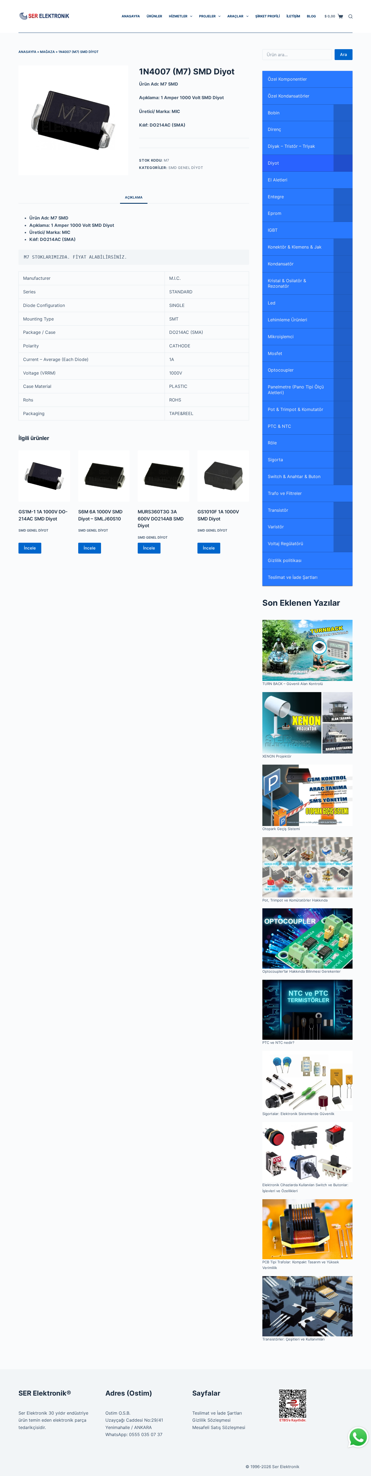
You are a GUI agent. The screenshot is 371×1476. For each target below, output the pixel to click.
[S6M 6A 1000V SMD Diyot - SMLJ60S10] (104, 476)
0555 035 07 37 (145, 1434)
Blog (311, 16)
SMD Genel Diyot (185, 167)
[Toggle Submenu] (343, 113)
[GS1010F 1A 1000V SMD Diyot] (223, 476)
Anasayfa (131, 16)
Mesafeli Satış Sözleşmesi (218, 1427)
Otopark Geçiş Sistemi (281, 829)
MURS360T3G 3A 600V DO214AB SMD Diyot (161, 518)
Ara (343, 54)
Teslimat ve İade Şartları (217, 1413)
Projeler (207, 16)
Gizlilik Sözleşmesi (211, 1420)
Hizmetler (178, 16)
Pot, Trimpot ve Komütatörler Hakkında (295, 900)
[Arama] (350, 16)
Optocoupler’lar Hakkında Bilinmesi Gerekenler (301, 971)
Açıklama (134, 197)
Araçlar (235, 16)
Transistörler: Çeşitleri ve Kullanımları (293, 1339)
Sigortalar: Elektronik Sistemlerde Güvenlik (298, 1113)
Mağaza (47, 52)
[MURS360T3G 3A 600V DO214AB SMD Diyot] (163, 476)
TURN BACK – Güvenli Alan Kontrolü (292, 684)
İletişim (293, 16)
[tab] (133, 197)
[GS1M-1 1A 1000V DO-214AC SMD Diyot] (44, 476)
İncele (30, 548)
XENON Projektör (276, 756)
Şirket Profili (267, 16)
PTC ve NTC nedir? (278, 1042)
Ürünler (154, 16)
